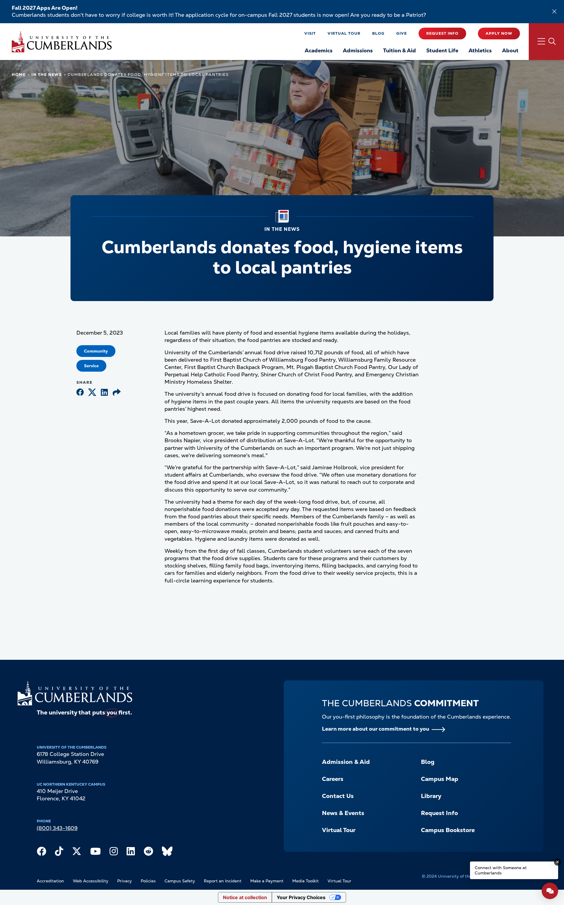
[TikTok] (59, 852)
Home (19, 74)
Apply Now (499, 33)
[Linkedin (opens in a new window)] (104, 393)
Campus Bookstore (448, 830)
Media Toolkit (305, 881)
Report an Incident (222, 881)
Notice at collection (245, 897)
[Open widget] (550, 891)
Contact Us (338, 796)
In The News (46, 74)
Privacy (124, 881)
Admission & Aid (346, 762)
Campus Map (439, 779)
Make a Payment (266, 881)
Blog (378, 33)
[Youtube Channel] (95, 852)
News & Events (343, 813)
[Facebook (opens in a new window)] (80, 393)
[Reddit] (148, 852)
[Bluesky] (167, 852)
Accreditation (50, 881)
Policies (148, 881)
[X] (76, 852)
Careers (332, 779)
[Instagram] (114, 852)
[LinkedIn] (131, 852)
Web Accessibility (90, 881)
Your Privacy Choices (301, 897)
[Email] (117, 393)
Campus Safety (179, 881)
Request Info (442, 33)
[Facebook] (41, 852)
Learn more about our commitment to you (375, 728)
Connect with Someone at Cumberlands (501, 870)
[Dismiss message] (557, 862)
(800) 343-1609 (57, 828)
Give (401, 33)
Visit (310, 33)
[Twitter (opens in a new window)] (92, 393)
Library (431, 796)
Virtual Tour (344, 33)
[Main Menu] (546, 41)
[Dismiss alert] (554, 11)
